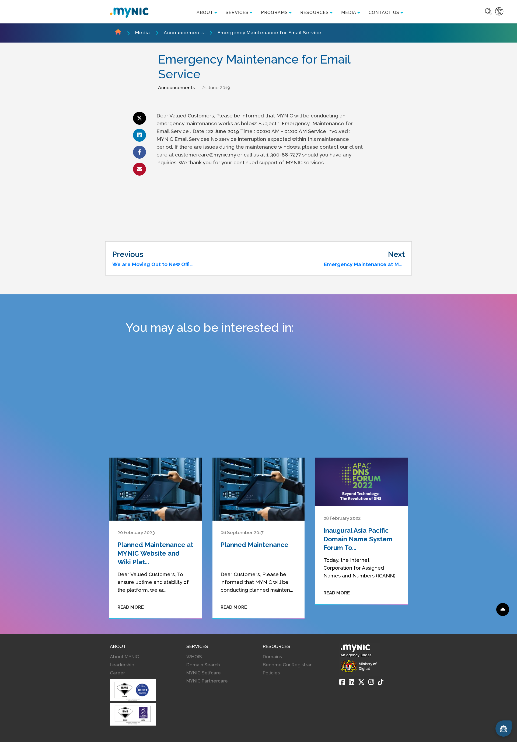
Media (142, 32)
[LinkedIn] (351, 682)
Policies (271, 672)
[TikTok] (380, 682)
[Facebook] (342, 682)
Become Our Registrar (287, 664)
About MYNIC (124, 656)
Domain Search (203, 664)
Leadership (122, 664)
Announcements (184, 32)
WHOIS (194, 656)
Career (117, 672)
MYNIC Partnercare (207, 681)
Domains (272, 656)
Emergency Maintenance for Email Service (270, 32)
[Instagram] (371, 682)
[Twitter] (361, 682)
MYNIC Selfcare (203, 672)
